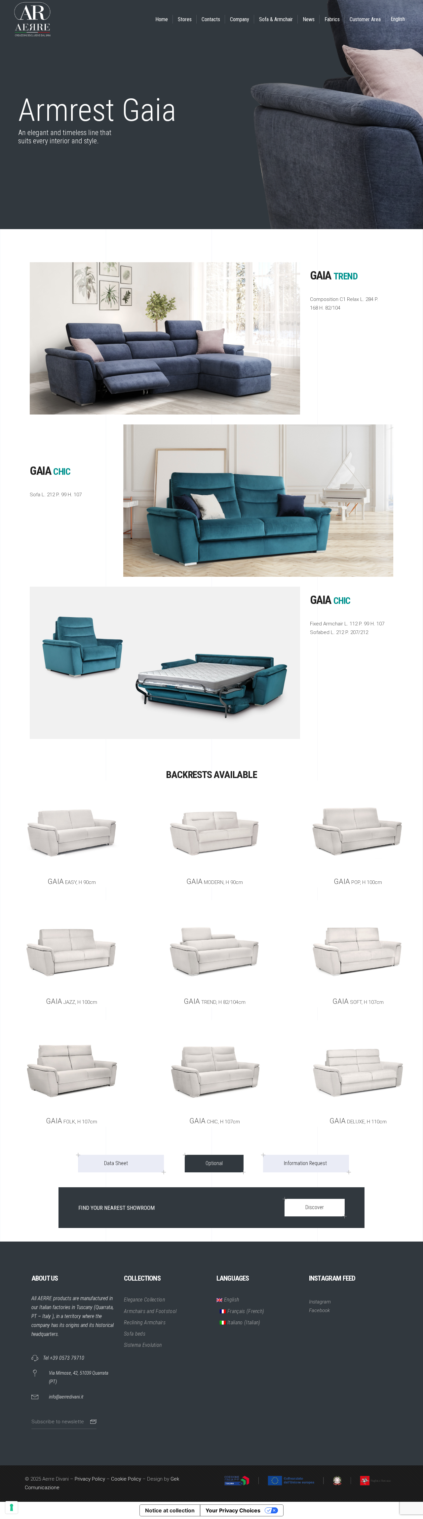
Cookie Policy (126, 1479)
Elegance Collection (144, 1300)
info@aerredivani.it (66, 1397)
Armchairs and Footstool (150, 1311)
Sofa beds (134, 1334)
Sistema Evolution (143, 1345)
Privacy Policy (90, 1479)
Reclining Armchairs (145, 1322)
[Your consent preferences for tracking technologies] (11, 1507)
